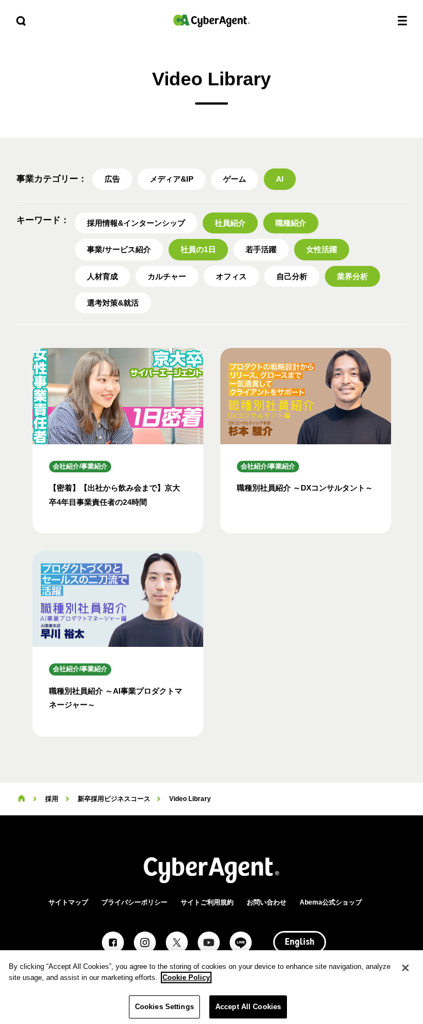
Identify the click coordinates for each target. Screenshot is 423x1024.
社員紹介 (230, 223)
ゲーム (234, 179)
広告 (112, 179)
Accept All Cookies (248, 1007)
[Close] (405, 968)
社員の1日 (198, 249)
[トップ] (21, 799)
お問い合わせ (266, 902)
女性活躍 (321, 249)
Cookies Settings (164, 1007)
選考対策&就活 (113, 302)
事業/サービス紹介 (119, 249)
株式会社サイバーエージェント (211, 20)
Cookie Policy (186, 977)
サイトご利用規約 (207, 902)
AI (280, 179)
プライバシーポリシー (134, 902)
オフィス (231, 276)
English (299, 942)
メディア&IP (171, 179)
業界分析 (352, 276)
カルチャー (167, 276)
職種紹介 (290, 223)
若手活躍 (261, 249)
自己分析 (291, 276)
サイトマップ (68, 902)
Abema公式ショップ (331, 902)
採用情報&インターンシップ (136, 223)
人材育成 (102, 276)
